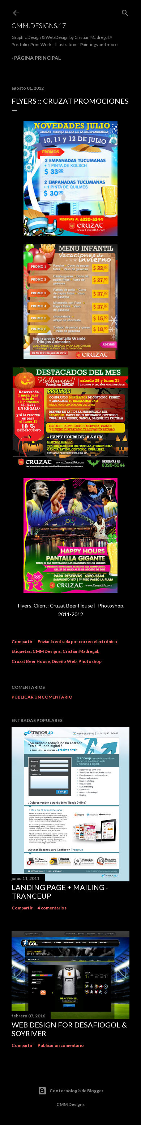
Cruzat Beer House (31, 661)
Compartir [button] (22, 641)
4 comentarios (52, 908)
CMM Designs (47, 651)
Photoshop (90, 661)
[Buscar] (125, 11)
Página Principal (37, 58)
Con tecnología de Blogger (76, 1090)
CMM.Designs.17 (39, 26)
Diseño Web (64, 661)
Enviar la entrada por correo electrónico (77, 641)
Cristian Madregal (80, 651)
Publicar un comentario (42, 697)
